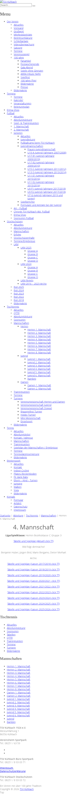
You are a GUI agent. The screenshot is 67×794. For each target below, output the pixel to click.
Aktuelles (19, 24)
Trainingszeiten (22, 391)
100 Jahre (19, 57)
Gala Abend (27, 67)
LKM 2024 (26, 264)
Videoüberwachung (24, 44)
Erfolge (17, 234)
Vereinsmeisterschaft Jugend (36, 405)
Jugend (24, 355)
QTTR (16, 313)
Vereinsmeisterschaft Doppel (36, 408)
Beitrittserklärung (23, 38)
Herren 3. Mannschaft (39, 336)
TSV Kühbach (27, 789)
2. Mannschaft (21, 129)
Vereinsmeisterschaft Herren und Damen (43, 401)
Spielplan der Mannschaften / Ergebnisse (36, 447)
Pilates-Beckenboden (25, 473)
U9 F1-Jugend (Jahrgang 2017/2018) (46, 188)
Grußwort (19, 31)
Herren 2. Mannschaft (39, 332)
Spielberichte (28, 201)
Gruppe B (32, 254)
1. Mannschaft (21, 126)
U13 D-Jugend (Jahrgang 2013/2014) (46, 172)
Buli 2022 (19, 296)
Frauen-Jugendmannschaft (41, 149)
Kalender (18, 100)
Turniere (18, 398)
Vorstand (18, 28)
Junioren (18, 133)
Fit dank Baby (21, 477)
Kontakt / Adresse (23, 437)
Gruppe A (32, 251)
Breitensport (13, 460)
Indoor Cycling (21, 470)
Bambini (31, 378)
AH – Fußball (20, 208)
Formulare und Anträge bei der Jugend (41, 205)
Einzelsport (26, 421)
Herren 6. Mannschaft (39, 346)
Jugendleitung (28, 139)
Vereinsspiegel (21, 54)
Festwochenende (30, 64)
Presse (24, 87)
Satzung (18, 47)
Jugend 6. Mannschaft (39, 375)
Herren (24, 326)
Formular (18, 500)
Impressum (20, 509)
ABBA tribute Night (31, 74)
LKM (16, 244)
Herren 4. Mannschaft (39, 339)
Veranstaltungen (22, 103)
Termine (18, 51)
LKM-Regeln (27, 280)
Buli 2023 (19, 293)
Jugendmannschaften (32, 146)
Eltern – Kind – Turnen (25, 480)
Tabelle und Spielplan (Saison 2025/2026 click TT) (33, 609)
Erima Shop (20, 214)
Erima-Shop (13, 110)
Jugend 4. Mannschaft (39, 369)
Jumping (18, 483)
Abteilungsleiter (22, 434)
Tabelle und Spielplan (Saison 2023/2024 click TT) (33, 598)
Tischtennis (13, 306)
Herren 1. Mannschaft (39, 329)
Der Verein (12, 21)
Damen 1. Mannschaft (39, 385)
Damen (24, 382)
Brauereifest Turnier (31, 411)
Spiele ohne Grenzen (32, 70)
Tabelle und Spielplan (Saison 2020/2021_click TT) (33, 581)
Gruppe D (32, 260)
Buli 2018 (19, 300)
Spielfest (25, 77)
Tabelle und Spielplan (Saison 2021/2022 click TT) (33, 586)
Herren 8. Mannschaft (39, 352)
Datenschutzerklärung (13, 771)
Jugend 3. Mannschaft (39, 365)
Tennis (10, 428)
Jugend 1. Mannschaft (39, 359)
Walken (17, 487)
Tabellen (11, 634)
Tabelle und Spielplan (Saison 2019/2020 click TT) (33, 575)
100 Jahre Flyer (28, 80)
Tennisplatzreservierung (26, 454)
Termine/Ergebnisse (24, 241)
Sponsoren (19, 319)
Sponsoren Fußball (24, 218)
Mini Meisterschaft (31, 418)
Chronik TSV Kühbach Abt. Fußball (32, 211)
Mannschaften (21, 231)
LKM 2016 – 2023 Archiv (34, 283)
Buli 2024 (19, 290)
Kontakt (18, 467)
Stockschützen (15, 221)
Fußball (10, 113)
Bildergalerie (27, 83)
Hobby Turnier (28, 414)
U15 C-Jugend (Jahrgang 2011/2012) (46, 169)
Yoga (16, 490)
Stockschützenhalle (24, 237)
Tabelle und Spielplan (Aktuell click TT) (34, 541)
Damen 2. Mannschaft (39, 388)
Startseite (5, 515)
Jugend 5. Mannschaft (39, 372)
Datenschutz (20, 506)
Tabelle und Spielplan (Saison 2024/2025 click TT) (33, 603)
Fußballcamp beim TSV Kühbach (38, 142)
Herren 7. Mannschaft (39, 349)
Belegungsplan (21, 106)
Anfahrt (17, 503)
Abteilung (18, 515)
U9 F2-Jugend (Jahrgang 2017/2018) (46, 192)
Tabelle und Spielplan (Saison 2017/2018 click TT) (33, 563)
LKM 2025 (26, 247)
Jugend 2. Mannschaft (39, 362)
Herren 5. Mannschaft (39, 342)
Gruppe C (32, 257)
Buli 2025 (19, 287)
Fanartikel (26, 60)
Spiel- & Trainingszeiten (26, 123)
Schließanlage (21, 41)
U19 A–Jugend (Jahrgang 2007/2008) (46, 152)
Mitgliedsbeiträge (23, 34)
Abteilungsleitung (23, 119)
